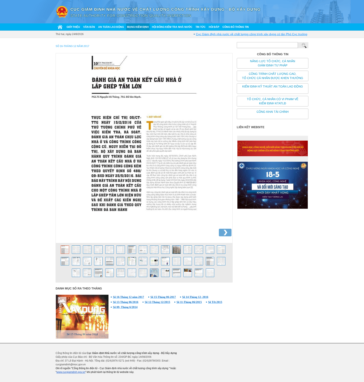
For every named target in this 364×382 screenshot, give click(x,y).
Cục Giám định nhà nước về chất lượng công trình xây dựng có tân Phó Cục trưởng (244, 34)
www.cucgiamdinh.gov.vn (70, 372)
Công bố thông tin (235, 27)
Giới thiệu (73, 27)
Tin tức (200, 27)
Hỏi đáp (214, 27)
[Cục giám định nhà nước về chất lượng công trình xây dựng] (62, 11)
